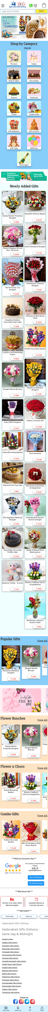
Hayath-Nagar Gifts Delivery (12, 964)
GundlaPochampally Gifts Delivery (14, 961)
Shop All (27, 48)
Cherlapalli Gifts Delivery (10, 952)
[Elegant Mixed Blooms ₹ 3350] (31, 647)
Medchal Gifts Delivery (10, 971)
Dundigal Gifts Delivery (10, 958)
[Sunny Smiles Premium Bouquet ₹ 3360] (11, 726)
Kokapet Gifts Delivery (9, 968)
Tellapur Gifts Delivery (9, 989)
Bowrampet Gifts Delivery (11, 949)
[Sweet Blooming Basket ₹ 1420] (11, 774)
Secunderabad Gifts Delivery (12, 983)
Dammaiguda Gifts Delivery (12, 955)
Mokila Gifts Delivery (9, 974)
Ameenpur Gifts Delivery (10, 946)
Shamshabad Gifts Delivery (11, 986)
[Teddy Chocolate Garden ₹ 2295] (11, 821)
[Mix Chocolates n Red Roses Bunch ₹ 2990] (31, 821)
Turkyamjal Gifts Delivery (11, 992)
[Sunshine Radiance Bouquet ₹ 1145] (11, 647)
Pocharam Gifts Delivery (10, 980)
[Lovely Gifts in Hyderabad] (22, 711)
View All (42, 640)
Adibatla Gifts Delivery (9, 943)
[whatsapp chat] (31, 5)
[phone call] (35, 5)
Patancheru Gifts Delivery (11, 977)
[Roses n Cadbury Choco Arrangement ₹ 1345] (31, 774)
